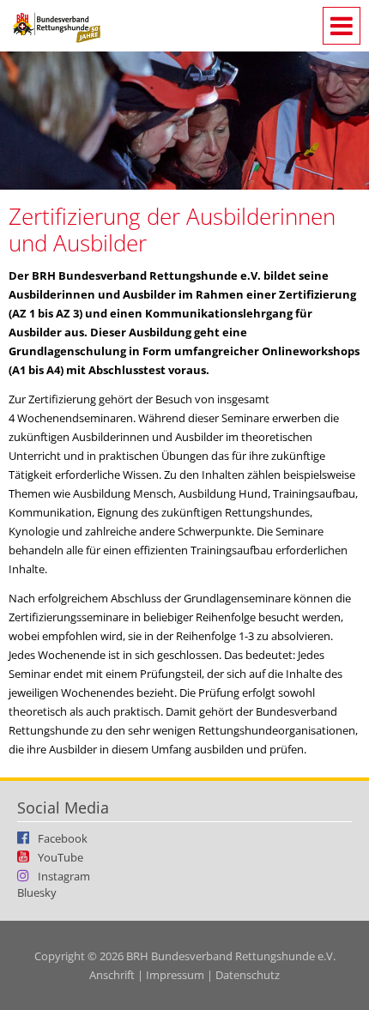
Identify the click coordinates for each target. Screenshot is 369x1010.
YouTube (60, 856)
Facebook (63, 837)
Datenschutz (247, 975)
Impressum (175, 975)
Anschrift (112, 975)
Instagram (64, 875)
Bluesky (37, 892)
